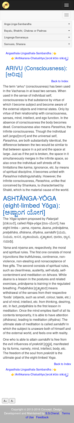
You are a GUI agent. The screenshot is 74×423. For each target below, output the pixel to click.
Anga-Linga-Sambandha (17, 24)
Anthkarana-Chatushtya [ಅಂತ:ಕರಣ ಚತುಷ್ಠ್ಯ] (41, 58)
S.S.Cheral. (52, 413)
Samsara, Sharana (14, 44)
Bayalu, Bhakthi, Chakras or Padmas (25, 30)
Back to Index (59, 81)
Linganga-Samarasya (16, 37)
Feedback (42, 417)
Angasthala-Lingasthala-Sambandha (29, 53)
